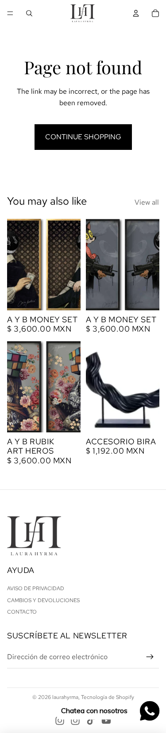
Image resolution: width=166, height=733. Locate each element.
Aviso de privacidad (35, 588)
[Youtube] (106, 720)
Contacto (22, 611)
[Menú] (10, 13)
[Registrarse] (150, 657)
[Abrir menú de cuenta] (136, 13)
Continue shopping (83, 136)
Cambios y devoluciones (43, 600)
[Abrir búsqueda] (29, 13)
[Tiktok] (90, 720)
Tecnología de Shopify (107, 697)
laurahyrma (65, 697)
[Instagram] (59, 720)
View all (147, 202)
